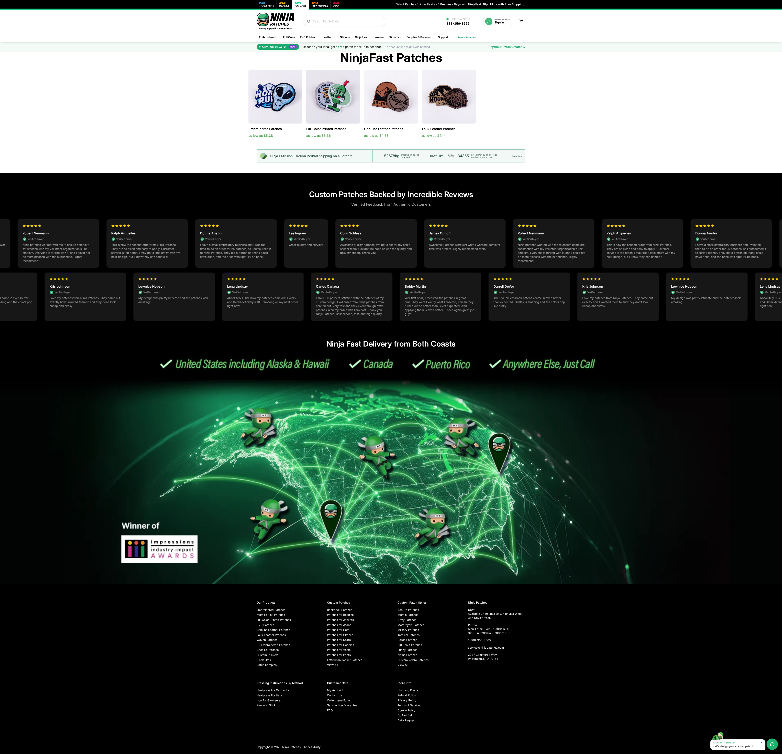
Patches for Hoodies (340, 645)
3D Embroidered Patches (273, 645)
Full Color (289, 37)
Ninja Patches (291, 747)
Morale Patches (408, 614)
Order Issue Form (338, 700)
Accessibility (312, 747)
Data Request (407, 720)
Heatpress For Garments (273, 690)
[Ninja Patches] (275, 21)
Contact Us (334, 695)
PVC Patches (265, 625)
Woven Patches (267, 639)
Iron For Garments (268, 700)
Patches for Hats (338, 629)
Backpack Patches (339, 610)
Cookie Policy (406, 710)
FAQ (330, 710)
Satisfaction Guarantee (342, 705)
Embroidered (268, 37)
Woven (379, 37)
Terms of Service (409, 705)
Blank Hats (264, 660)
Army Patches (407, 620)
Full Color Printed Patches (326, 129)
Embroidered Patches (265, 129)
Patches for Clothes (340, 635)
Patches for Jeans (339, 625)
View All (332, 665)
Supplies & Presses (419, 37)
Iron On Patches (408, 610)
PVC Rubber (309, 37)
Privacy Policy (407, 700)
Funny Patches (407, 649)
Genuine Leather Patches (383, 129)
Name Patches (407, 655)
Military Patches (408, 629)
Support (444, 37)
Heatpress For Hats (269, 695)
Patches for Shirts (339, 639)
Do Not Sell (405, 715)
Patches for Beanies (340, 614)
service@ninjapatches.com (486, 647)
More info (517, 156)
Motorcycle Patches (411, 625)
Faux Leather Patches (439, 129)
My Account (335, 690)
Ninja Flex (362, 37)
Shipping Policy (408, 690)
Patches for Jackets (340, 620)
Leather (329, 37)
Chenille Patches (268, 649)
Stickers (395, 37)
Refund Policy (407, 695)
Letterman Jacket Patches (344, 660)
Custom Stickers (267, 655)
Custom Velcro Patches (413, 660)
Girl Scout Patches (410, 645)
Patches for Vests (338, 649)
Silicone (345, 37)
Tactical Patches (409, 635)
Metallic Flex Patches (271, 614)
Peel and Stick (266, 705)
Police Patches (407, 639)
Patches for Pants (339, 655)
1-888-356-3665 (479, 640)
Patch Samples (467, 37)
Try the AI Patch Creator (507, 47)
